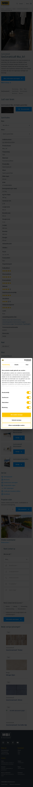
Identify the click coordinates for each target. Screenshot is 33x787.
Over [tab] (27, 364)
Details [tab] (17, 364)
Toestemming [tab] (6, 364)
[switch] (29, 398)
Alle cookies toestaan (17, 414)
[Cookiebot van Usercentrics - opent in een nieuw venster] (24, 360)
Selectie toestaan (16, 420)
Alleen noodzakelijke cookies (16, 425)
